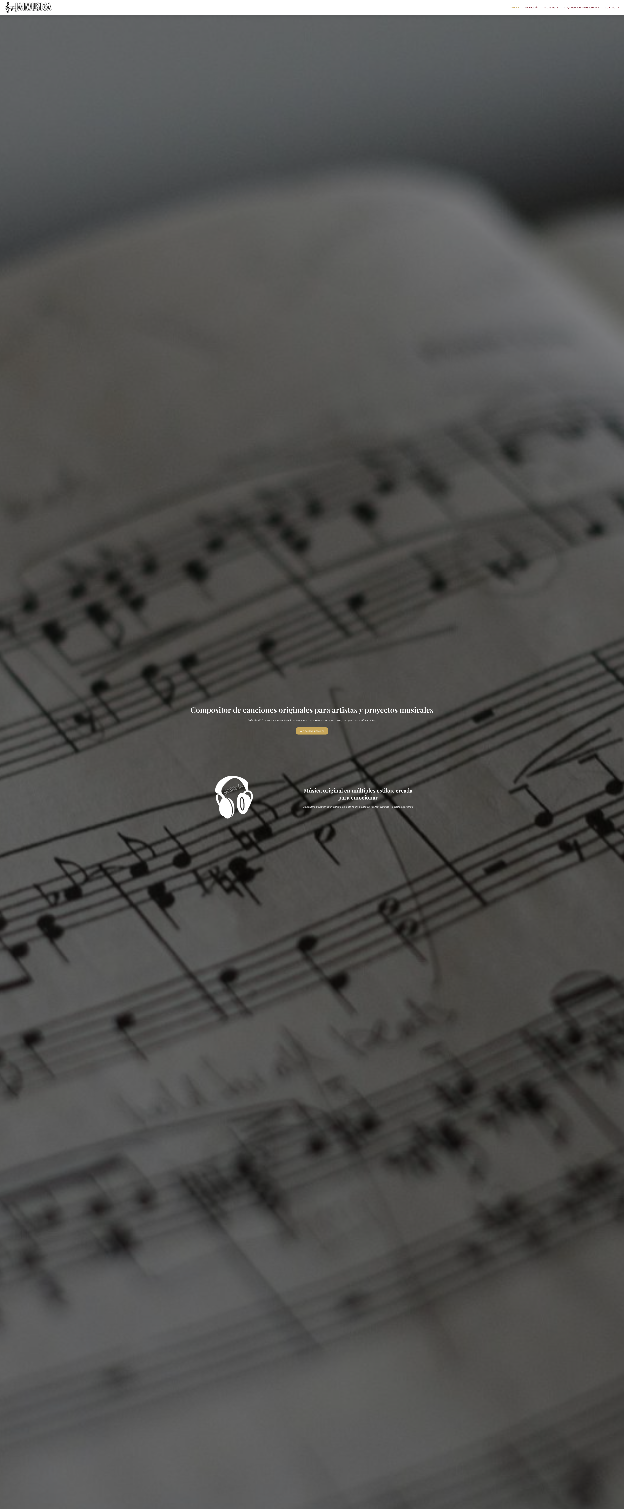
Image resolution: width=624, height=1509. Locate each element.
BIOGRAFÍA (532, 7)
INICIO (514, 7)
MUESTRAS (551, 7)
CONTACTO (612, 7)
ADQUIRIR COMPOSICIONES (581, 7)
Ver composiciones (312, 730)
